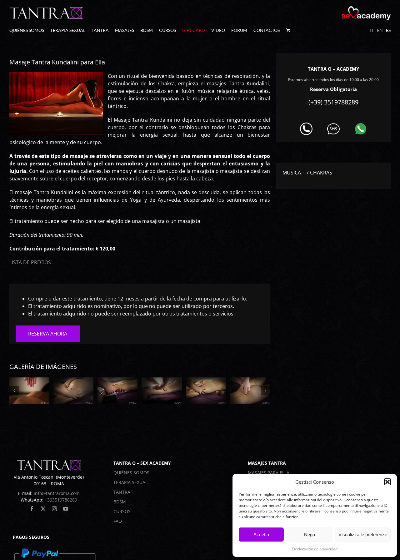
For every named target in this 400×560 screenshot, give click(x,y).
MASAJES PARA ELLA (268, 473)
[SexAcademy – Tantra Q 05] (206, 390)
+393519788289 (61, 500)
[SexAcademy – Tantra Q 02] (73, 390)
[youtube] (65, 508)
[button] (387, 482)
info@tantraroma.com (57, 493)
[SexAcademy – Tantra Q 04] (162, 390)
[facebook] (31, 508)
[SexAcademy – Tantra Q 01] (29, 390)
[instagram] (54, 508)
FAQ (117, 521)
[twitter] (43, 508)
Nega (309, 534)
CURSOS (122, 511)
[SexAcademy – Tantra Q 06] (250, 390)
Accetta (261, 534)
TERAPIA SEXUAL (130, 482)
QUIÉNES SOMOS (131, 473)
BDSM (119, 502)
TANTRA (121, 492)
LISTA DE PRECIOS (30, 262)
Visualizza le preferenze (362, 534)
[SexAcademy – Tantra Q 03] (118, 390)
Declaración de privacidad (315, 549)
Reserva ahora (47, 333)
